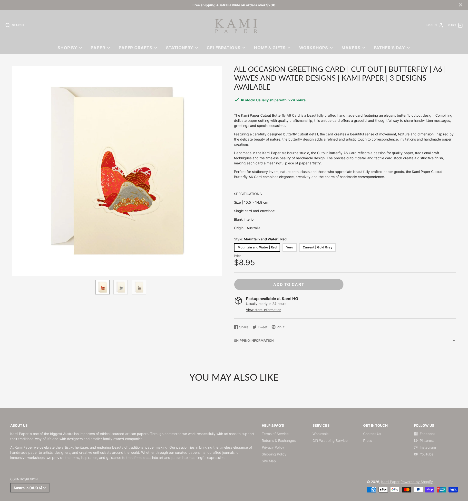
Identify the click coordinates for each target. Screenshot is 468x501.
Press (367, 440)
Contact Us (372, 434)
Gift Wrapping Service (330, 440)
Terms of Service (275, 434)
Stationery (179, 47)
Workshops (313, 47)
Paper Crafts (135, 47)
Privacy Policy (273, 447)
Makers (350, 47)
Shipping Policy (274, 454)
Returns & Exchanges (279, 440)
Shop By (67, 47)
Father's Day (389, 47)
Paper (98, 47)
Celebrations (223, 47)
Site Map (269, 461)
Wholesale (320, 434)
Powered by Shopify (416, 482)
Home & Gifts (270, 47)
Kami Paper (390, 482)
